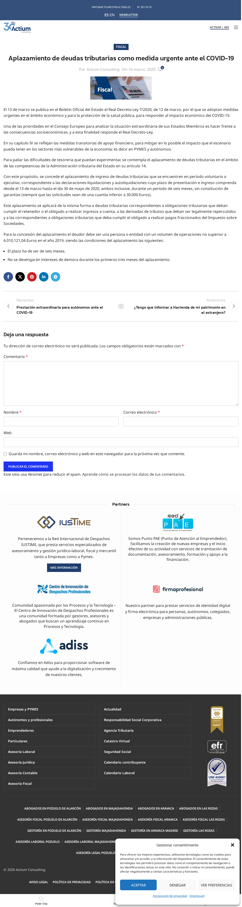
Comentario (16, 356)
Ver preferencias (216, 885)
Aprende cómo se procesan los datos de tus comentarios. (133, 474)
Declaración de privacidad (170, 896)
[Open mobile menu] (236, 27)
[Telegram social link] (55, 276)
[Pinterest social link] (32, 276)
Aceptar (138, 885)
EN (112, 14)
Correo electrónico (141, 412)
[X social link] (20, 276)
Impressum (197, 896)
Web (8, 432)
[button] (232, 845)
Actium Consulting (103, 69)
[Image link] (216, 746)
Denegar (177, 885)
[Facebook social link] (8, 276)
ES (106, 14)
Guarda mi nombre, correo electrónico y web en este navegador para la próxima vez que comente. (97, 453)
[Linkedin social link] (43, 276)
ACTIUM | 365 (219, 27)
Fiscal (121, 47)
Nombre (13, 412)
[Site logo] (17, 26)
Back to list (121, 306)
